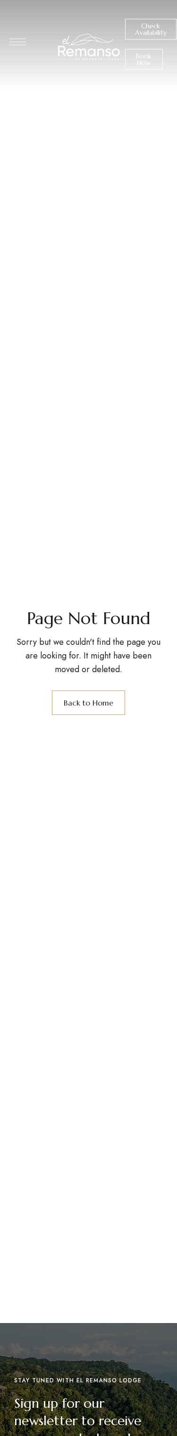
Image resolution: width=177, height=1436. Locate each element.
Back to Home (88, 702)
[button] (151, 29)
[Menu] (17, 42)
